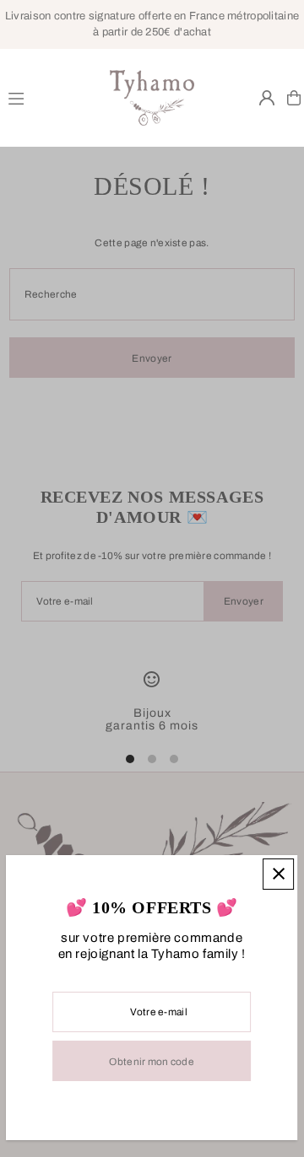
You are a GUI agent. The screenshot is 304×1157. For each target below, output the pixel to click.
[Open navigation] (51, 97)
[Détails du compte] (266, 97)
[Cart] (294, 97)
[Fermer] (279, 874)
